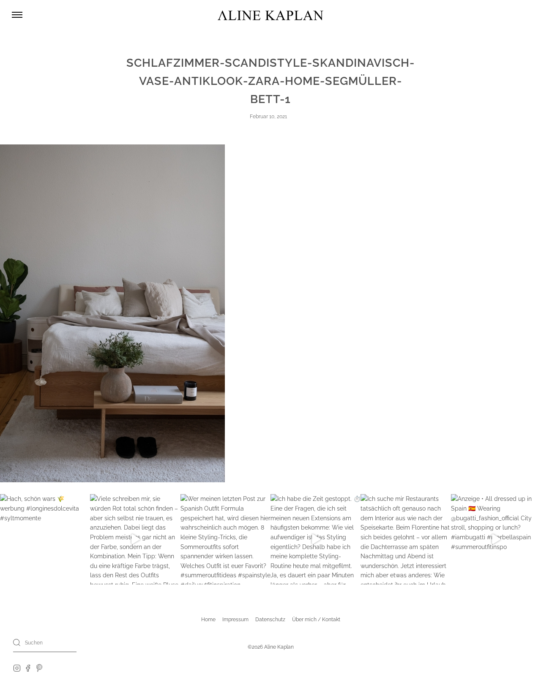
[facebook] (28, 667)
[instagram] (17, 667)
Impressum (235, 619)
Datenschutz (270, 619)
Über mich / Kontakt (316, 619)
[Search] (17, 642)
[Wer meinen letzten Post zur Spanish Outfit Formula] (225, 539)
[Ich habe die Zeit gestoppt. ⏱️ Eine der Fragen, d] (315, 539)
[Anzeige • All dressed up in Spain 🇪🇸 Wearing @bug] (496, 539)
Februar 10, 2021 (268, 117)
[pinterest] (39, 667)
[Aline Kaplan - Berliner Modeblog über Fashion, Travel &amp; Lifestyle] (270, 15)
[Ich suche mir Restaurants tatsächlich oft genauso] (406, 539)
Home (208, 619)
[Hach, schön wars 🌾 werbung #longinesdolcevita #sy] (45, 539)
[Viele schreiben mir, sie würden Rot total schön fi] (135, 539)
